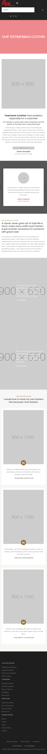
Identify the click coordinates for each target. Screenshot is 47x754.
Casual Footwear (7, 683)
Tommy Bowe (6, 728)
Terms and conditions (9, 673)
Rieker (4, 719)
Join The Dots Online (37, 749)
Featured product (8, 702)
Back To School (7, 689)
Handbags (5, 692)
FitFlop (4, 722)
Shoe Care (5, 695)
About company (12, 741)
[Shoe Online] (8, 5)
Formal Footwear (8, 686)
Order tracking (7, 708)
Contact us (36, 741)
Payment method (7, 670)
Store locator (25, 741)
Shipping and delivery (9, 667)
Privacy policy (6, 676)
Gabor (4, 725)
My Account (6, 711)
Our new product (7, 705)
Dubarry (4, 731)
